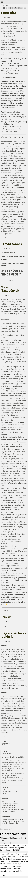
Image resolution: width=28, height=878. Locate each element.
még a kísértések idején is (13, 635)
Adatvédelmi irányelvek (10, 791)
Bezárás (3, 875)
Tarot (5, 789)
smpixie (11, 280)
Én (4, 280)
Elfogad (17, 850)
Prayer (6, 617)
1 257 (15, 8)
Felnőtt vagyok (14, 843)
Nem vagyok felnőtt (5, 843)
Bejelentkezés (7, 753)
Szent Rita (8, 12)
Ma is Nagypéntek (10, 289)
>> (25, 8)
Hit (5, 237)
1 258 (20, 8)
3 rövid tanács (11, 244)
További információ (7, 850)
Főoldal (5, 787)
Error (5, 793)
